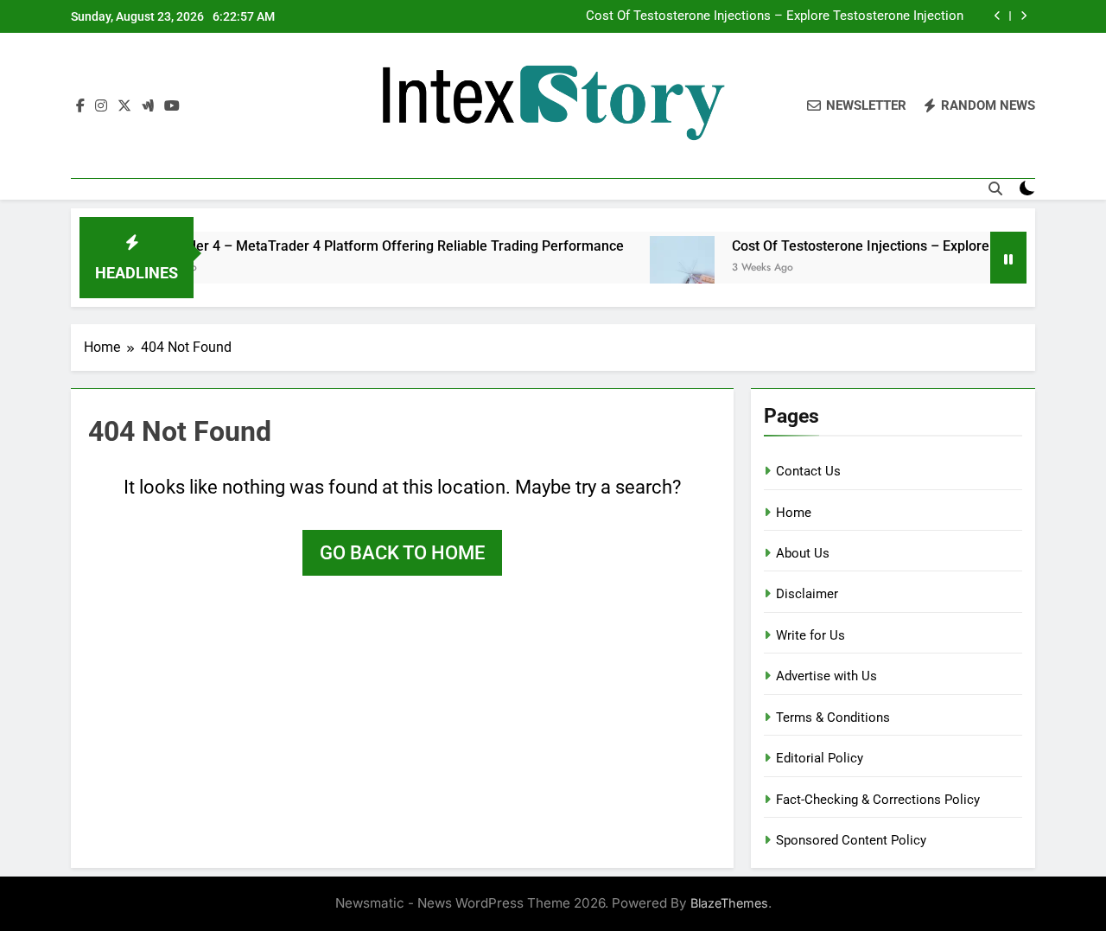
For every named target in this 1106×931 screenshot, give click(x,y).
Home (793, 512)
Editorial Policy (819, 758)
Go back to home (402, 553)
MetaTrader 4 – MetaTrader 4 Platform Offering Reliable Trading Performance (363, 246)
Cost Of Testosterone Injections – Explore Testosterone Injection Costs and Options (774, 16)
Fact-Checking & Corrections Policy (878, 799)
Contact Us (808, 471)
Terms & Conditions (833, 717)
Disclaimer (807, 594)
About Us (803, 553)
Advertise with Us (826, 676)
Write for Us (810, 635)
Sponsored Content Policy (851, 840)
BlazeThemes (729, 903)
